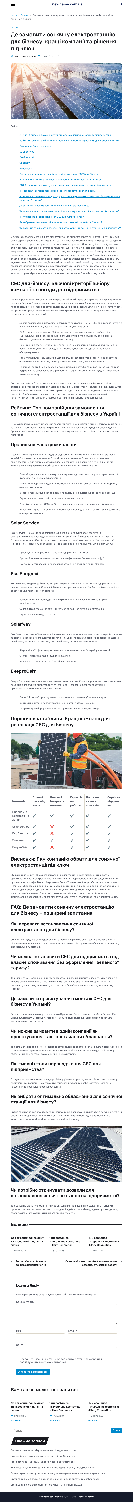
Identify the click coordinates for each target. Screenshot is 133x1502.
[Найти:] (59, 1431)
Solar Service (26, 151)
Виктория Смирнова (25, 56)
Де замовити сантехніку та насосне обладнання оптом (27, 1241)
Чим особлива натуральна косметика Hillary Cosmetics (64, 1241)
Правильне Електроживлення (37, 146)
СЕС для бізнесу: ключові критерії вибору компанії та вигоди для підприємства (65, 135)
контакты (89, 1497)
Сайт (19, 1344)
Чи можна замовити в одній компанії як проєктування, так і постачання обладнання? (69, 211)
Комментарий (26, 1302)
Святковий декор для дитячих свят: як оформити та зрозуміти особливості (55, 1479)
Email (72, 1330)
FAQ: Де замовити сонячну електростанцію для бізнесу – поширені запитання (65, 185)
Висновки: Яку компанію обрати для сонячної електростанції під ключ (60, 179)
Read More (16, 1421)
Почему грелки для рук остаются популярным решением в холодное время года (58, 1473)
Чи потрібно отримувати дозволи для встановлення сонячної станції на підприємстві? (70, 228)
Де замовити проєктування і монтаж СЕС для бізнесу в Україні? (56, 205)
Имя (20, 1330)
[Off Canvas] (13, 4)
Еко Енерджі (26, 157)
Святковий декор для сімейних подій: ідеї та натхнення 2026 (46, 1484)
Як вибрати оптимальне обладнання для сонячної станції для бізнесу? (60, 222)
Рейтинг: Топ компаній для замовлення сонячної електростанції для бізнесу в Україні (69, 140)
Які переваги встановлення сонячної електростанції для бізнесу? (57, 190)
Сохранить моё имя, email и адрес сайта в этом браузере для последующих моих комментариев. (61, 1360)
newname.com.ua (67, 4)
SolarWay (24, 162)
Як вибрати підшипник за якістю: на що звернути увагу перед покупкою (53, 1467)
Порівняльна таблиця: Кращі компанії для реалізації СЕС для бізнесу (59, 174)
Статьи (14, 27)
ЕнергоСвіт (25, 168)
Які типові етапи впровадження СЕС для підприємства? (51, 216)
